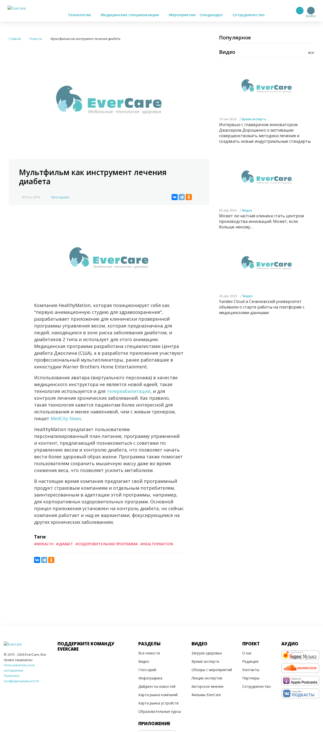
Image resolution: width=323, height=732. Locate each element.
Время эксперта (254, 119)
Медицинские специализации (130, 14)
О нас (247, 653)
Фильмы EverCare (206, 694)
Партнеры (250, 678)
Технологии (80, 14)
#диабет (64, 543)
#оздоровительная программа (106, 543)
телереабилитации (128, 391)
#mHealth (43, 543)
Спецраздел (212, 14)
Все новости (149, 653)
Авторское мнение (208, 686)
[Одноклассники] (189, 197)
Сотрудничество (248, 14)
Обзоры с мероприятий (212, 669)
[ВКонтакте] (175, 197)
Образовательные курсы (159, 711)
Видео (247, 210)
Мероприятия (182, 14)
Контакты (250, 669)
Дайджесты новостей (156, 686)
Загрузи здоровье (207, 653)
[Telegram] (182, 197)
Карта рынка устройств (158, 703)
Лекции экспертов (207, 678)
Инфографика (150, 678)
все (311, 52)
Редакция (250, 661)
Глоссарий (147, 669)
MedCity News (65, 418)
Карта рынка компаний (158, 694)
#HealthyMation (156, 543)
